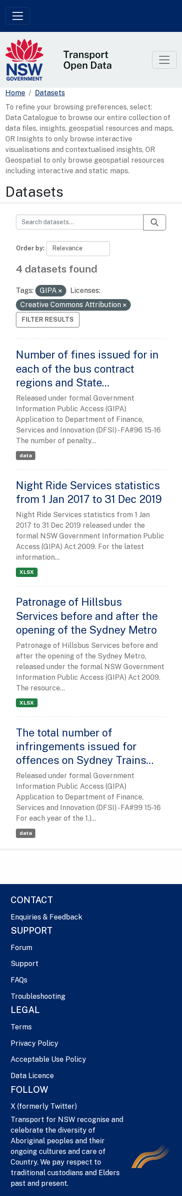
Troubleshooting (38, 996)
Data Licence (32, 1075)
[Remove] (60, 291)
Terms (21, 1027)
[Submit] (154, 222)
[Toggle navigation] (17, 16)
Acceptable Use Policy (48, 1059)
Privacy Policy (34, 1043)
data (25, 455)
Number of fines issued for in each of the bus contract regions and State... (87, 368)
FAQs (19, 980)
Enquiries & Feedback (46, 917)
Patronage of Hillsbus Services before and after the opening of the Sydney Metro (87, 615)
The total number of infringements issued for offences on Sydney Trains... (85, 746)
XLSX (26, 572)
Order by (29, 248)
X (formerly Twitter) (44, 1106)
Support (24, 963)
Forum (21, 947)
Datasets (50, 93)
